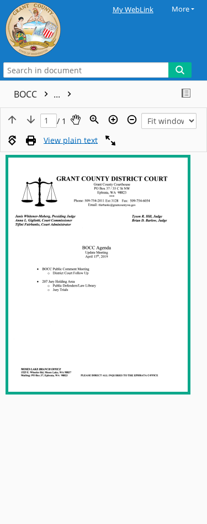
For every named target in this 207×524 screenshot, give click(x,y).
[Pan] (75, 119)
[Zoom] (94, 119)
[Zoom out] (132, 119)
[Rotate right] (12, 140)
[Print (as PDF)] (31, 140)
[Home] (47, 30)
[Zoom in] (113, 119)
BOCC (38, 94)
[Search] (180, 70)
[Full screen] (110, 140)
